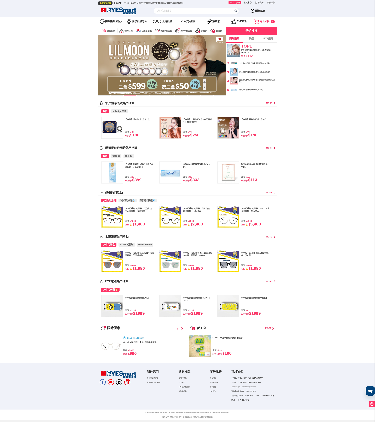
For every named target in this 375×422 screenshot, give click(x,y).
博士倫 (128, 156)
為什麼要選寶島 (152, 378)
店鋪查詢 (271, 2)
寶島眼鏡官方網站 (153, 382)
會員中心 (247, 2)
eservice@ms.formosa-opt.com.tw (243, 387)
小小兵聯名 (109, 200)
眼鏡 (251, 38)
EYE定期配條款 (184, 387)
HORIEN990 (145, 244)
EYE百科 (213, 391)
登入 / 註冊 (235, 2)
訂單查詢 (259, 2)
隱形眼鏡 (234, 38)
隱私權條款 (183, 378)
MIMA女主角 (119, 111)
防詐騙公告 (183, 391)
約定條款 (182, 382)
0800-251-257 (251, 391)
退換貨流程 (214, 382)
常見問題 (213, 378)
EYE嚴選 (268, 38)
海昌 (105, 111)
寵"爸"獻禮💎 (148, 200)
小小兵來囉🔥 (110, 289)
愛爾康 (116, 156)
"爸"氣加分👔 (127, 200)
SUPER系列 (126, 244)
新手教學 (213, 387)
